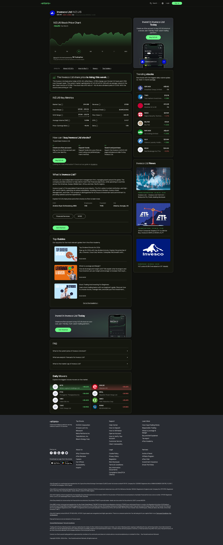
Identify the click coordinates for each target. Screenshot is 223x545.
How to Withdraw (115, 431)
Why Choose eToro (82, 453)
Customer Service (115, 441)
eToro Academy (147, 441)
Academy (94, 164)
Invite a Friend (147, 453)
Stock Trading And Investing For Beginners (94, 284)
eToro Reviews (81, 456)
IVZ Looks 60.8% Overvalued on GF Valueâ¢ (153, 266)
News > (95, 68)
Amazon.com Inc (82, 428)
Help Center (113, 425)
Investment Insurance (150, 462)
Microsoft (79, 431)
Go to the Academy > (90, 303)
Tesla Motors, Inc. (82, 436)
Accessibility (80, 465)
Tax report (145, 438)
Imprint (78, 468)
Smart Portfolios (148, 465)
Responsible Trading (149, 428)
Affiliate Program (148, 456)
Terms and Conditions (162, 513)
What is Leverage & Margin (149, 432)
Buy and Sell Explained (150, 436)
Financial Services (63, 216)
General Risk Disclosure (56, 523)
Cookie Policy (113, 453)
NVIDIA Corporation (83, 425)
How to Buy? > (83, 68)
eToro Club (145, 459)
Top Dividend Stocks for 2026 (89, 247)
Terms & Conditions (116, 465)
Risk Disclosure (114, 462)
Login (167, 3)
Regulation (112, 459)
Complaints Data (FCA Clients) (117, 473)
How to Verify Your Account (115, 437)
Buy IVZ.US (153, 37)
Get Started (60, 228)
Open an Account (115, 433)
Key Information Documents (114, 469)
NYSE (80, 216)
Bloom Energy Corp (83, 439)
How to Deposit (114, 428)
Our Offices (80, 462)
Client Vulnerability (115, 444)
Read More (82, 259)
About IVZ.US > (68, 68)
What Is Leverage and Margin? (90, 266)
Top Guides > (106, 68)
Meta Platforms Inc (83, 433)
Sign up (177, 3)
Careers (78, 459)
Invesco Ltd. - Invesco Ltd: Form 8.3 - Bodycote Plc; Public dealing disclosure (152, 196)
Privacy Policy (114, 456)
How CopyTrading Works (150, 425)
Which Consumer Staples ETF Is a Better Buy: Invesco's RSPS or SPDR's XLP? (152, 232)
